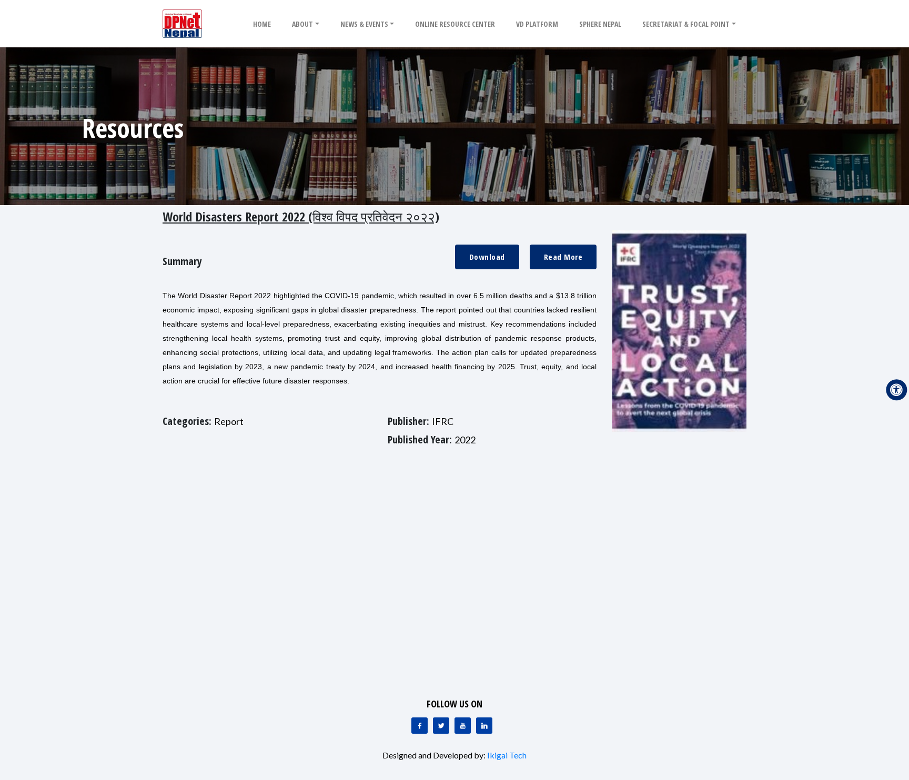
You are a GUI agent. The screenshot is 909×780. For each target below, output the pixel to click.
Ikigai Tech (507, 755)
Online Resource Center (455, 24)
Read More (563, 256)
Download (487, 256)
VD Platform (537, 24)
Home (262, 24)
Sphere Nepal (600, 24)
